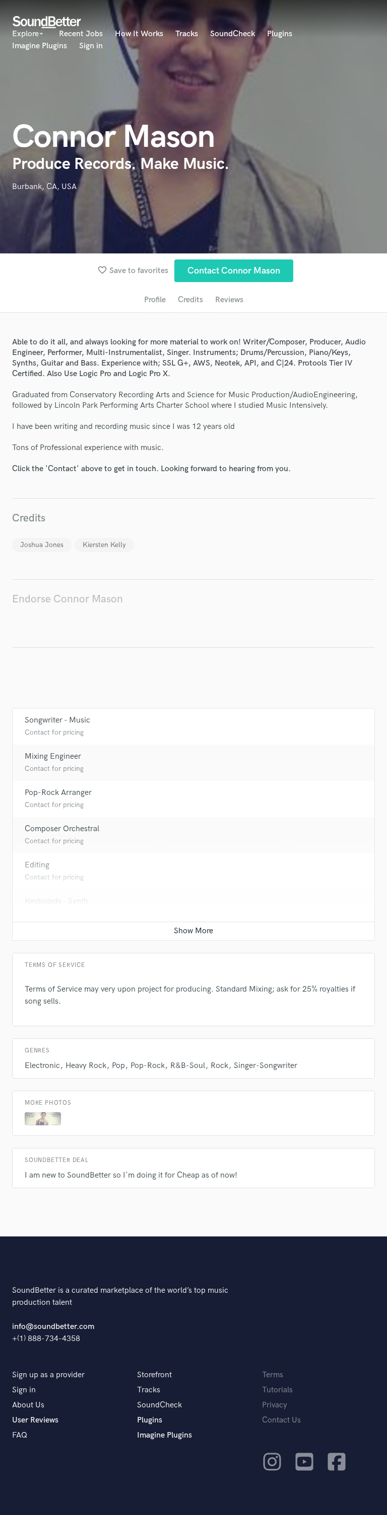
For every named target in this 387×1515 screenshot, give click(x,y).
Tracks (186, 34)
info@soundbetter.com (53, 1326)
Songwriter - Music (57, 720)
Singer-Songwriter (265, 1066)
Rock (219, 1066)
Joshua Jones (41, 545)
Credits (190, 300)
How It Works (139, 34)
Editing (37, 865)
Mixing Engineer (53, 756)
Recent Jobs (81, 34)
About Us (28, 1405)
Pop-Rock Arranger (58, 792)
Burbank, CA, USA (44, 187)
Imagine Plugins (39, 46)
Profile (155, 300)
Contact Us (281, 1420)
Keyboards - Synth (56, 901)
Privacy (274, 1405)
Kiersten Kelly (104, 545)
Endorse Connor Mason (67, 599)
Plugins (279, 34)
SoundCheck (232, 34)
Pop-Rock (148, 1066)
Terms (272, 1375)
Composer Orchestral (62, 829)
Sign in (91, 46)
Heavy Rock (86, 1066)
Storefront (154, 1375)
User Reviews (35, 1420)
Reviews (229, 300)
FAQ (19, 1435)
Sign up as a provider (48, 1375)
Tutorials (277, 1390)
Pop (118, 1066)
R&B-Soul (187, 1066)
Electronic (42, 1066)
